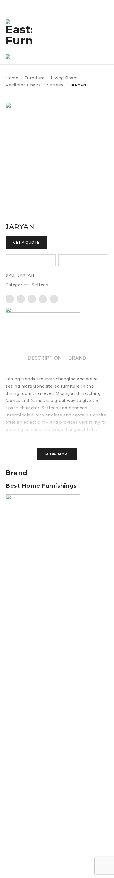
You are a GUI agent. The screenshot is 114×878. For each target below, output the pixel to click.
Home (12, 77)
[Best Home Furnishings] (43, 322)
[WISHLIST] (31, 260)
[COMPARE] (83, 260)
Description (45, 358)
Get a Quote (26, 242)
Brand (77, 358)
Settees (55, 85)
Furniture (35, 77)
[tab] (45, 358)
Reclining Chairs (23, 85)
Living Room (64, 77)
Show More (57, 454)
